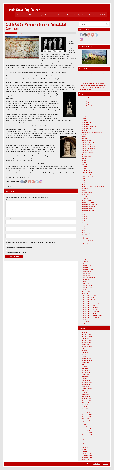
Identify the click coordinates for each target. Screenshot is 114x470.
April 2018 (85, 407)
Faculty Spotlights (43, 15)
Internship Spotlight (88, 210)
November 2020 (87, 372)
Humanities (85, 194)
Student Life (85, 267)
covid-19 (84, 154)
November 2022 (87, 346)
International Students (89, 206)
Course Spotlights (87, 152)
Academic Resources (88, 98)
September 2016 (87, 439)
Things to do (85, 283)
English (84, 168)
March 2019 (85, 394)
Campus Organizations (89, 126)
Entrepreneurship (87, 170)
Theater (84, 281)
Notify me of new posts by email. (16, 252)
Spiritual (84, 257)
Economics (85, 162)
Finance (84, 180)
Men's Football (86, 221)
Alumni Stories (57, 15)
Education (85, 164)
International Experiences (89, 204)
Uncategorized (16, 186)
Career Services (87, 128)
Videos (68, 15)
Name (8, 218)
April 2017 (85, 425)
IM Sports (85, 198)
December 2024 (87, 336)
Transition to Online (88, 287)
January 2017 (86, 431)
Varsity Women (86, 301)
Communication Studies (89, 146)
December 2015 (87, 455)
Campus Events (86, 122)
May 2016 (85, 447)
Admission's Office (87, 106)
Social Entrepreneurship (89, 251)
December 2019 (87, 382)
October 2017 (86, 419)
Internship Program (88, 208)
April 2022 (85, 350)
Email (8, 226)
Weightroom (85, 321)
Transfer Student (87, 285)
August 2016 (86, 441)
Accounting (85, 102)
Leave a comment (70, 33)
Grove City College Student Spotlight (93, 186)
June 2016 (85, 445)
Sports (84, 259)
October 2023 (86, 344)
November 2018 (87, 401)
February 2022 (86, 354)
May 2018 (85, 405)
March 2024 (85, 338)
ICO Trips (84, 196)
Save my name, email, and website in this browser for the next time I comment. (30, 242)
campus (84, 120)
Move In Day (85, 225)
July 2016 (85, 443)
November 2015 (87, 457)
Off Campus (85, 231)
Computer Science (87, 150)
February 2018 (86, 411)
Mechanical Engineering (89, 215)
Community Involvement (89, 148)
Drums (84, 160)
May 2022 (85, 348)
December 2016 (87, 433)
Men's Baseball (86, 217)
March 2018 (85, 409)
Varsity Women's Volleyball (90, 317)
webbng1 (20, 33)
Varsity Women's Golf (88, 305)
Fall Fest (84, 178)
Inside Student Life (87, 200)
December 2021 (87, 358)
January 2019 (86, 396)
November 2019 (87, 384)
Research (85, 245)
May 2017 (85, 423)
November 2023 (87, 342)
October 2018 (86, 403)
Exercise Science (87, 172)
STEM (83, 263)
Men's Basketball (87, 219)
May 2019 (85, 390)
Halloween (85, 188)
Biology (84, 116)
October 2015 (86, 459)
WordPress (97, 464)
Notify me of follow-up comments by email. (19, 247)
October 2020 (86, 374)
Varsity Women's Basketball (90, 303)
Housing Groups (87, 192)
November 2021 (87, 360)
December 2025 (87, 334)
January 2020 (86, 380)
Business (84, 118)
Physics (84, 237)
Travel (84, 289)
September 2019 (87, 388)
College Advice (86, 140)
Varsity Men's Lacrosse (89, 295)
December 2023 (87, 340)
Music (83, 227)
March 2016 (85, 451)
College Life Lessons (88, 142)
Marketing (85, 213)
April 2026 (85, 332)
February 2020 (86, 378)
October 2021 (86, 362)
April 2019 (85, 392)
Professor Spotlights (88, 241)
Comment (9, 200)
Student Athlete (87, 265)
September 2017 (87, 421)
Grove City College (79, 15)
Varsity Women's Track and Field (92, 315)
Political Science (87, 239)
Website (8, 233)
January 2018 (86, 413)
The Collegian (86, 279)
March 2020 (85, 376)
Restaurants (85, 249)
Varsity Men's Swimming (89, 299)
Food (83, 182)
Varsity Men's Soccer (88, 297)
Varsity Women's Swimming (90, 311)
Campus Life (85, 124)
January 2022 (86, 356)
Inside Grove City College (23, 9)
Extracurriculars (87, 174)
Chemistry (85, 138)
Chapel (84, 136)
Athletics (84, 112)
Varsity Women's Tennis (89, 313)
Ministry (84, 223)
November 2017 (87, 417)
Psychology (85, 243)
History (84, 190)
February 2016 (86, 453)
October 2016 (86, 437)
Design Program (87, 156)
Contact (102, 15)
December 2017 (87, 415)
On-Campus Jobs (87, 233)
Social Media (86, 253)
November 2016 (87, 435)
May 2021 (85, 364)
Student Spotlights (87, 269)
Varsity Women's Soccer (89, 309)
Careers (84, 130)
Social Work (85, 255)
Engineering (85, 166)
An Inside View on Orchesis (90, 77)
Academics (85, 100)
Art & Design (86, 110)
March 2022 (85, 352)
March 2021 (85, 368)
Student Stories (29, 15)
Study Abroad (86, 273)
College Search (86, 144)
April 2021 (85, 366)
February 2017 (86, 429)
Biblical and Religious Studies (91, 114)
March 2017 (85, 427)
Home (18, 15)
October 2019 (86, 386)
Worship (84, 323)
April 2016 (85, 449)
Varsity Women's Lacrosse (90, 307)
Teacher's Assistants (88, 277)
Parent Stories (86, 235)
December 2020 (87, 370)
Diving (84, 158)
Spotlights (85, 261)
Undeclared (85, 293)
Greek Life (85, 184)
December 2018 (87, 398)
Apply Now (92, 15)
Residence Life (86, 247)
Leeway (105, 464)
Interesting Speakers (88, 202)
